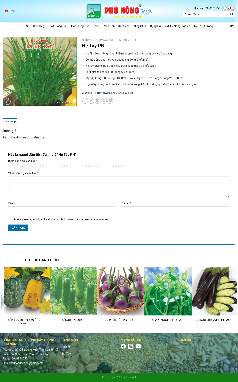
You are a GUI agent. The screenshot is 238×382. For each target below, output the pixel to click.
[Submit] (232, 14)
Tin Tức (66, 353)
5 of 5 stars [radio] (105, 166)
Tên (11, 203)
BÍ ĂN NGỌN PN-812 (166, 319)
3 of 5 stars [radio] (54, 166)
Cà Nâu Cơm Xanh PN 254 (213, 319)
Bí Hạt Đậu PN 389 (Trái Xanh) (24, 321)
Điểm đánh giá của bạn (22, 161)
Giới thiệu (39, 26)
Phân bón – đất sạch (116, 26)
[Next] (235, 299)
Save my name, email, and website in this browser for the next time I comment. (61, 219)
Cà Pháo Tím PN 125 (119, 319)
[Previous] (2, 299)
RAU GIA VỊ (124, 40)
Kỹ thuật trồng (203, 26)
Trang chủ (88, 40)
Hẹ (135, 40)
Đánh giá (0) (10, 121)
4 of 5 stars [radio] (78, 166)
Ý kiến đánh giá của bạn (23, 173)
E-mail (126, 203)
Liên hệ (228, 8)
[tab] (10, 121)
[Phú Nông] (119, 11)
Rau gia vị (128, 92)
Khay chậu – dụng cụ (147, 26)
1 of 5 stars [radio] (13, 166)
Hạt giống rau (58, 26)
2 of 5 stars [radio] (32, 166)
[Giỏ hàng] (231, 26)
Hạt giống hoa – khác (85, 26)
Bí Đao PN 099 (72, 319)
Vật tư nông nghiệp (177, 26)
